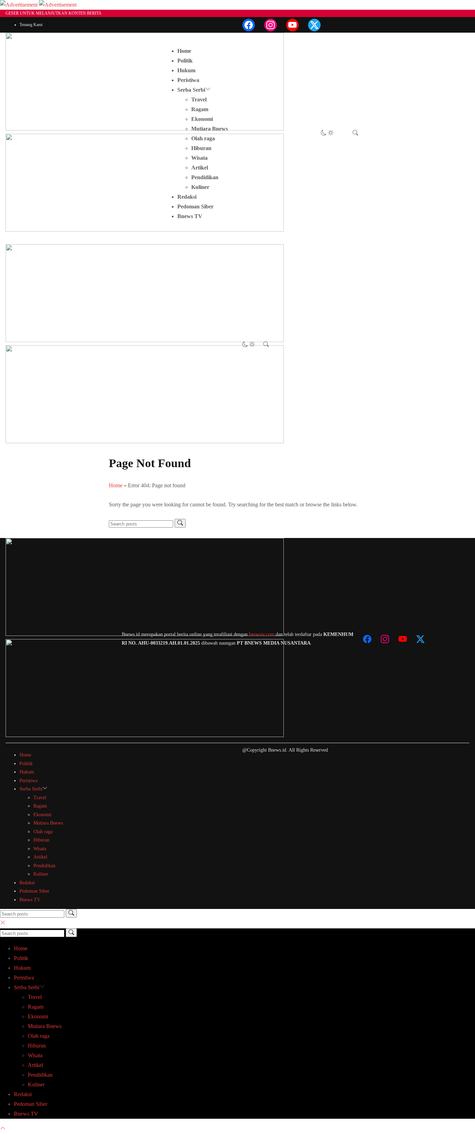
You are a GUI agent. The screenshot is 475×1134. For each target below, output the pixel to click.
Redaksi (186, 197)
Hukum (186, 70)
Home (184, 51)
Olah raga (203, 138)
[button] (327, 133)
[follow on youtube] (292, 25)
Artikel (199, 168)
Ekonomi (202, 119)
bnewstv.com (261, 634)
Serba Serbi (191, 90)
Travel (199, 99)
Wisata (199, 158)
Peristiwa (188, 80)
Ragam (199, 109)
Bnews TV (189, 216)
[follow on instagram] (270, 25)
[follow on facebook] (248, 25)
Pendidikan (204, 177)
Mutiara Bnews (209, 129)
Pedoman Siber (195, 206)
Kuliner (200, 187)
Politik (185, 61)
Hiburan (201, 148)
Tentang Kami (30, 24)
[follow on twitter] (314, 25)
